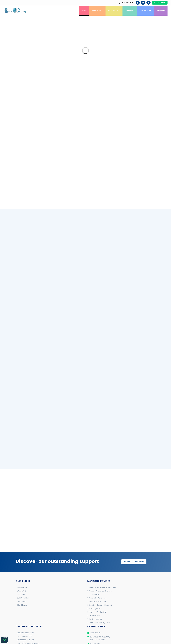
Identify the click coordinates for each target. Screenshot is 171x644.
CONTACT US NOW (134, 561)
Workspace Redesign (25, 640)
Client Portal (159, 3)
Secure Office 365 (24, 636)
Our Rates (21, 594)
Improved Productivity (98, 612)
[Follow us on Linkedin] (143, 3)
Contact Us (21, 601)
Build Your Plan (23, 598)
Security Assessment (25, 633)
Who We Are (22, 587)
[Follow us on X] (148, 3)
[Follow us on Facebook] (138, 3)
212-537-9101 (127, 2)
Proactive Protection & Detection (102, 587)
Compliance (94, 594)
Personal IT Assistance (98, 598)
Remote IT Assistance (97, 601)
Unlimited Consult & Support (100, 605)
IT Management (95, 608)
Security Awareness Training (100, 591)
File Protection (94, 615)
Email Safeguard (95, 619)
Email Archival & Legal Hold (99, 622)
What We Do (22, 591)
